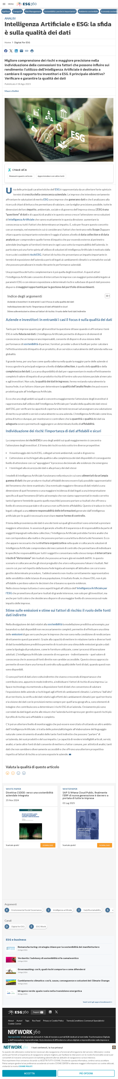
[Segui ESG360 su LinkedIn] (50, 1012)
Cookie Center (14, 1023)
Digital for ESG (22, 42)
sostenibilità (30, 344)
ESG (57, 189)
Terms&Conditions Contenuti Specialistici (85, 1020)
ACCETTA (29, 1073)
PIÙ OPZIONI (86, 1073)
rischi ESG (35, 254)
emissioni (17, 634)
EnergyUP (6, 11)
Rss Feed (36, 1020)
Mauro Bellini (12, 91)
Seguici (36, 1012)
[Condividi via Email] (21, 50)
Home (8, 42)
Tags (27, 1020)
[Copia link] (26, 50)
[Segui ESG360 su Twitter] (56, 1012)
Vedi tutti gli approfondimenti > (97, 1002)
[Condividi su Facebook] (5, 50)
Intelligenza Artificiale (21, 219)
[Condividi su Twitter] (11, 50)
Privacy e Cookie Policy (53, 1020)
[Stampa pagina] (32, 50)
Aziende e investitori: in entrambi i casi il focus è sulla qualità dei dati (40, 301)
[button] (8, 4)
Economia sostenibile (99, 11)
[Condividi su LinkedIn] (16, 50)
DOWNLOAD (48, 845)
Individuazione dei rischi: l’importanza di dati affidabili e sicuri (37, 306)
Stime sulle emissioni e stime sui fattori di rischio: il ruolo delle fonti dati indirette (46, 311)
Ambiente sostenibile (77, 11)
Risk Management (22, 11)
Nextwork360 (14, 1036)
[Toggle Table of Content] (106, 295)
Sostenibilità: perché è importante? (49, 11)
